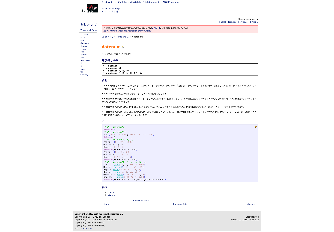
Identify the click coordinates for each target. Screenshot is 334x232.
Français (232, 21)
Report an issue (141, 200)
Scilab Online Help (111, 8)
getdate (83, 54)
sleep (82, 63)
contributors (86, 228)
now (82, 57)
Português (243, 21)
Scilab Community (152, 2)
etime (82, 52)
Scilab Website (109, 2)
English (222, 21)
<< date (105, 204)
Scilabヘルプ (88, 24)
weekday (84, 74)
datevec (83, 46)
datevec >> (252, 204)
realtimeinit (85, 60)
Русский (254, 21)
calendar (84, 34)
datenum (84, 43)
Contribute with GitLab (129, 2)
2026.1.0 (156, 27)
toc (81, 72)
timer (82, 69)
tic (81, 66)
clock (82, 37)
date (82, 40)
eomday (83, 49)
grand (117, 164)
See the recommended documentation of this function (127, 30)
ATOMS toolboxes (171, 2)
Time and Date (88, 30)
